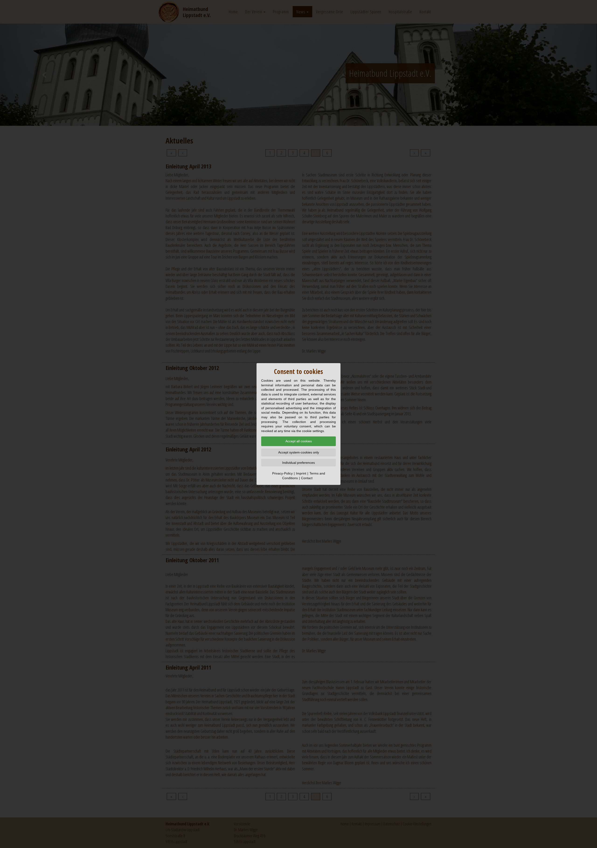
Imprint (301, 473)
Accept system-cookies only (298, 452)
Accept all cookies (298, 441)
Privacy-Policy (282, 473)
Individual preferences (298, 462)
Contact (306, 478)
